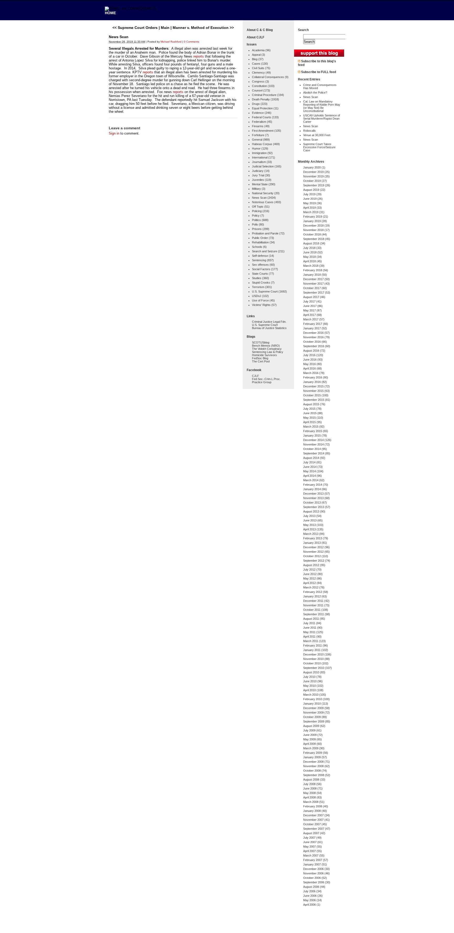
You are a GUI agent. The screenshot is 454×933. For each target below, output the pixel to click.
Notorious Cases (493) (266, 202)
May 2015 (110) (313, 417)
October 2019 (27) (315, 180)
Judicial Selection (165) (266, 166)
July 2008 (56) (312, 784)
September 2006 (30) (316, 882)
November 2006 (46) (316, 873)
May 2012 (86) (312, 578)
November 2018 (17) (316, 230)
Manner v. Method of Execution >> (203, 27)
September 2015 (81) (316, 399)
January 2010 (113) (315, 703)
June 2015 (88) (313, 413)
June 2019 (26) (313, 198)
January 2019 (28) (315, 221)
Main (165, 27)
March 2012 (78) (313, 587)
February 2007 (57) (315, 860)
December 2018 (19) (316, 225)
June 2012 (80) (313, 574)
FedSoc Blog (260, 358)
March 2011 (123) (314, 641)
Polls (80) (258, 224)
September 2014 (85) (316, 453)
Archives (317, 161)
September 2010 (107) (317, 667)
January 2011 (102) (315, 650)
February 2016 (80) (315, 377)
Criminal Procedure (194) (268, 94)
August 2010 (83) (314, 672)
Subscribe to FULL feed (318, 72)
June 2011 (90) (312, 627)
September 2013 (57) (316, 507)
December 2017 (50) (316, 279)
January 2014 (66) (315, 489)
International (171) (263, 157)
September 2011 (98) (316, 614)
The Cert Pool (261, 361)
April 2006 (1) (311, 904)
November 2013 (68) (316, 498)
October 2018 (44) (315, 234)
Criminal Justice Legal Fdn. (269, 321)
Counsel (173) (261, 90)
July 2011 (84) (312, 623)
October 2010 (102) (315, 663)
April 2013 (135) (313, 529)
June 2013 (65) (313, 520)
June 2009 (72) (313, 734)
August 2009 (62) (314, 725)
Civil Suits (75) (261, 68)
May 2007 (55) (312, 846)
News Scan (310, 97)
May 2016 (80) (312, 364)
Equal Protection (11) (265, 108)
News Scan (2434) (264, 197)
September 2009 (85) (316, 721)
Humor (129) (260, 148)
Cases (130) (260, 63)
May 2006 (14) (312, 900)
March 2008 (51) (313, 801)
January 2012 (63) (315, 596)
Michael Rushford (171, 41)
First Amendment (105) (266, 130)
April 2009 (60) (312, 743)
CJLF (255, 375)
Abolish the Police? (315, 92)
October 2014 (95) (315, 448)
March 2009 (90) (313, 748)
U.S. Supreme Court (265, 324)
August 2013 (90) (314, 511)
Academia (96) (261, 50)
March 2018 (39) (313, 265)
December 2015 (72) (316, 386)
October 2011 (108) (315, 609)
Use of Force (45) (263, 300)
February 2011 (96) (315, 645)
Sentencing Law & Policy (267, 351)
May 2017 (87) (312, 310)
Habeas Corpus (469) (266, 144)
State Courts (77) (263, 273)
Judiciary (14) (261, 170)
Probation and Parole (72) (268, 233)
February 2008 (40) (315, 806)
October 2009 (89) (315, 717)
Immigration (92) (262, 153)
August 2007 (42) (314, 833)
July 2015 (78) (312, 408)
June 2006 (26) (313, 895)
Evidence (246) (261, 112)
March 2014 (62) (313, 480)
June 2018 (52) (313, 252)
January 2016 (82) (315, 381)
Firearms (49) (261, 126)
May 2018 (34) (312, 256)
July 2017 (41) (312, 301)
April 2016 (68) (312, 368)
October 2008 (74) (315, 770)
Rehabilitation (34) (263, 242)
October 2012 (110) (315, 556)
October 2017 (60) (315, 288)
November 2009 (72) (316, 712)
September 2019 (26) (316, 185)
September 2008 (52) (316, 775)
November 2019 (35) (316, 176)
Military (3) (258, 188)
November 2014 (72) (316, 444)
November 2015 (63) (316, 390)
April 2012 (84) (312, 583)
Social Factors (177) (265, 269)
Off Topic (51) (261, 206)
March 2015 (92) (313, 426)
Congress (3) (260, 81)
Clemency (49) (261, 72)
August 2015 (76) (314, 404)
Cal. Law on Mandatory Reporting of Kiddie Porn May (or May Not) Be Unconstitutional (321, 106)
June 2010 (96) (313, 681)
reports (198, 56)
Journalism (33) (262, 161)
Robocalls (309, 130)
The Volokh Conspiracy (267, 348)
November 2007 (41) (316, 819)
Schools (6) (259, 246)
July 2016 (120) (313, 355)
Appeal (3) (258, 54)
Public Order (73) (263, 237)
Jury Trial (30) (261, 175)
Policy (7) (258, 215)
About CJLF (255, 37)
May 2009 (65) (312, 739)
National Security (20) (266, 193)
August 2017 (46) (314, 297)
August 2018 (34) (314, 243)
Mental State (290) (263, 184)
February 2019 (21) (315, 216)
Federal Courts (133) (265, 117)
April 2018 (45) (312, 261)
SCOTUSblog (260, 342)
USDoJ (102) (260, 296)
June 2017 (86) (313, 305)
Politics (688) (260, 220)
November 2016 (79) (316, 337)
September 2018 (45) (316, 238)
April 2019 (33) (312, 207)
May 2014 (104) (313, 471)
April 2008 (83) (312, 797)
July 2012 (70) (312, 569)
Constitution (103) (263, 86)
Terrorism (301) (262, 287)
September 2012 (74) (316, 560)
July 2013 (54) (312, 515)
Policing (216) (260, 211)
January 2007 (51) (315, 864)
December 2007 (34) (316, 815)
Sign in (114, 133)
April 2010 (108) (313, 690)
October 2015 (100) (315, 395)
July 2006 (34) (312, 891)
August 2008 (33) (314, 779)
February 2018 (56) (315, 270)
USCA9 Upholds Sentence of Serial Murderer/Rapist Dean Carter (321, 118)
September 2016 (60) (316, 346)
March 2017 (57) (313, 319)
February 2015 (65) (315, 431)
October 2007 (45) (315, 824)
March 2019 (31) (313, 212)
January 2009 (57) (315, 757)
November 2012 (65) (316, 551)
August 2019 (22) (314, 189)
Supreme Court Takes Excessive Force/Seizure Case (319, 147)
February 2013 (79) (315, 538)
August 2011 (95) (314, 618)
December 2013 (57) (316, 493)
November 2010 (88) (316, 658)
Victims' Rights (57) (264, 304)
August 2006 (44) (314, 886)
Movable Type (138, 926)
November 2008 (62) (316, 766)
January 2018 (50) (315, 274)
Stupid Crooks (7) (263, 282)
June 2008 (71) (313, 788)
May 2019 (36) (312, 203)
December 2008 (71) (316, 761)
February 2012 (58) (315, 591)
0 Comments (191, 41)
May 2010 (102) (313, 685)
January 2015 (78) (315, 435)
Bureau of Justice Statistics (269, 328)
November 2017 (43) (316, 283)
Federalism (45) (262, 121)
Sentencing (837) (263, 260)
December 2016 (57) (316, 332)
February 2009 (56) (315, 752)
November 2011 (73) (316, 605)
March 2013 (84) (313, 533)
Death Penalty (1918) (265, 99)
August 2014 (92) (314, 457)
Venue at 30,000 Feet (316, 135)
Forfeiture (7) (260, 135)
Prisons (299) (260, 228)
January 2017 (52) (315, 328)
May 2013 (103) (313, 524)
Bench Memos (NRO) (266, 345)
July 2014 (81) (312, 462)
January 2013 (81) (315, 542)
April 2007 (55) (312, 851)
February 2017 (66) (315, 323)
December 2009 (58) (316, 708)
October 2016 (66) (315, 341)
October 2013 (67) (315, 502)
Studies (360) (260, 278)
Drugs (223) (259, 103)
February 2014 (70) (315, 484)
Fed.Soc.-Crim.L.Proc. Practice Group (266, 380)
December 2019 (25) (316, 171)
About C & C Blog (260, 30)
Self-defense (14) (263, 255)
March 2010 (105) (314, 694)
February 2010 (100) (316, 699)
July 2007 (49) (312, 837)
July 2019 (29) (312, 194)
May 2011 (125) (313, 632)
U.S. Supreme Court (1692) (269, 291)
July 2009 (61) (312, 730)
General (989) (261, 139)
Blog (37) (258, 59)
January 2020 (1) (314, 167)
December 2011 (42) (316, 600)
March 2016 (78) (313, 373)
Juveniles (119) (261, 179)
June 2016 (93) (313, 359)
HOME (110, 13)
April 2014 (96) (312, 475)
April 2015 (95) (312, 422)
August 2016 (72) (314, 350)
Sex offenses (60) (263, 264)
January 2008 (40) (315, 810)
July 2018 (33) (312, 247)
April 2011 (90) (312, 636)
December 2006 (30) (316, 868)
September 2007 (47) (316, 828)
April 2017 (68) (312, 314)
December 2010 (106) (317, 654)
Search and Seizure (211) (268, 251)
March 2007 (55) (313, 855)
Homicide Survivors (264, 355)
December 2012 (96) (316, 547)
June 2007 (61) (313, 842)
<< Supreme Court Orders (135, 27)
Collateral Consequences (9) (270, 77)
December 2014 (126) (317, 440)
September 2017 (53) (316, 292)
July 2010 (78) (312, 676)
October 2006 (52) (315, 877)
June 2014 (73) (313, 466)
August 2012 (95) (314, 565)
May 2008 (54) (312, 792)
